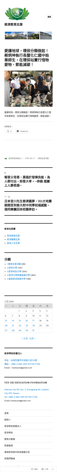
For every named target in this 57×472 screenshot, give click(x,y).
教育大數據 (9, 439)
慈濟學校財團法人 (15, 158)
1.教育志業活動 (43, 158)
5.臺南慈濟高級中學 (16, 278)
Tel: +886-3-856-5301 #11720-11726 (20, 397)
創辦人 (7, 419)
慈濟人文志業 (13, 243)
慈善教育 (8, 445)
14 (13, 320)
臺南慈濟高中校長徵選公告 (17, 452)
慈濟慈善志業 (13, 235)
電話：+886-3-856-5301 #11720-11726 (22, 364)
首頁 (6, 413)
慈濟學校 (8, 432)
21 (13, 325)
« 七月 (25, 338)
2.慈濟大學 (12, 267)
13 (6, 320)
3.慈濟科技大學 (14, 271)
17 (33, 320)
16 (27, 320)
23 (27, 325)
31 (33, 330)
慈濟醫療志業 (13, 239)
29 (20, 330)
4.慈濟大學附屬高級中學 (18, 275)
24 (33, 325)
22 (20, 325)
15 (20, 320)
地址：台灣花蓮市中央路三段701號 (20, 360)
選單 (49, 17)
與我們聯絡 (9, 458)
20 (6, 325)
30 (27, 330)
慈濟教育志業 (13, 24)
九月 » (32, 338)
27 (6, 330)
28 (13, 330)
